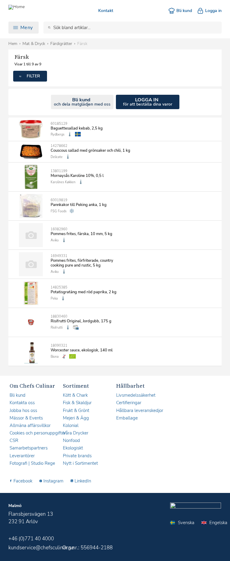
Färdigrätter (61, 43)
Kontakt (105, 10)
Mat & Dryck (33, 43)
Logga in (213, 10)
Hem (12, 43)
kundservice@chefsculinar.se (41, 547)
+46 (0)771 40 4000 (31, 538)
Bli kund (184, 10)
